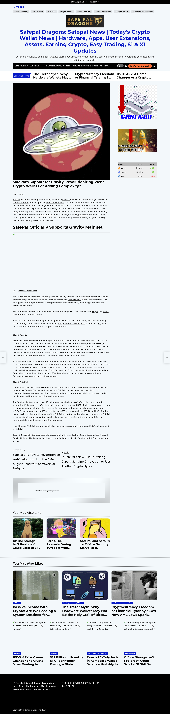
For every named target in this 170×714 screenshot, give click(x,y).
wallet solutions (56, 396)
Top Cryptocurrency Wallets (56, 66)
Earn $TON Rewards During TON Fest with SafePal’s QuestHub (61, 546)
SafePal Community (27, 290)
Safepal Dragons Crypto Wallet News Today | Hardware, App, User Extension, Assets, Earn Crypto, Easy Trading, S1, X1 (34, 686)
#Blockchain (38, 12)
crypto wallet (64, 387)
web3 (106, 311)
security (27, 349)
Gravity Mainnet (20, 438)
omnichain (72, 438)
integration (18, 211)
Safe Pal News (21, 66)
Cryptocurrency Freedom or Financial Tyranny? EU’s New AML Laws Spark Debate (58, 79)
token (15, 414)
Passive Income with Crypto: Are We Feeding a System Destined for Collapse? (34, 613)
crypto (95, 311)
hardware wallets (71, 323)
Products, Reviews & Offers (85, 66)
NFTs (79, 405)
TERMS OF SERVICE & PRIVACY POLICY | (81, 683)
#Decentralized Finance (143, 12)
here (60, 323)
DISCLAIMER (68, 686)
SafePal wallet (74, 299)
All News (34, 65)
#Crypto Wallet (121, 12)
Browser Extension (41, 435)
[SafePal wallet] (137, 86)
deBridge (50, 426)
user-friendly (46, 214)
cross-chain (56, 435)
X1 (99, 323)
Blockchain (26, 435)
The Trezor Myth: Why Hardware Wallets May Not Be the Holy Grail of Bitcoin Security (85, 613)
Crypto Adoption (71, 435)
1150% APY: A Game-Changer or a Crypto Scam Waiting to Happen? (96, 79)
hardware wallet (20, 202)
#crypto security (84, 12)
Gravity (16, 340)
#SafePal (51, 12)
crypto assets (81, 214)
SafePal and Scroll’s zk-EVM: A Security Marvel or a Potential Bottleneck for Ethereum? (95, 549)
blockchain (82, 208)
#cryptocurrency (21, 12)
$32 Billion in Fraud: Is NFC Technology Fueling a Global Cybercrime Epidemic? (141, 79)
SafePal (16, 199)
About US (104, 66)
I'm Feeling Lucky (141, 66)
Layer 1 (66, 199)
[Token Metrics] (137, 131)
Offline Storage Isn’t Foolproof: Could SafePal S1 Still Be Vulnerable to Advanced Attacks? (27, 549)
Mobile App (60, 438)
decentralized (101, 435)
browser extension (55, 202)
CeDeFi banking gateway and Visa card (33, 411)
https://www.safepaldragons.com (47, 491)
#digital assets (66, 12)
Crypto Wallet (86, 435)
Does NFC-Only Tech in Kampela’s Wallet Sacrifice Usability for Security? (103, 662)
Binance (36, 390)
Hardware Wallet (37, 438)
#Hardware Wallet (103, 12)
